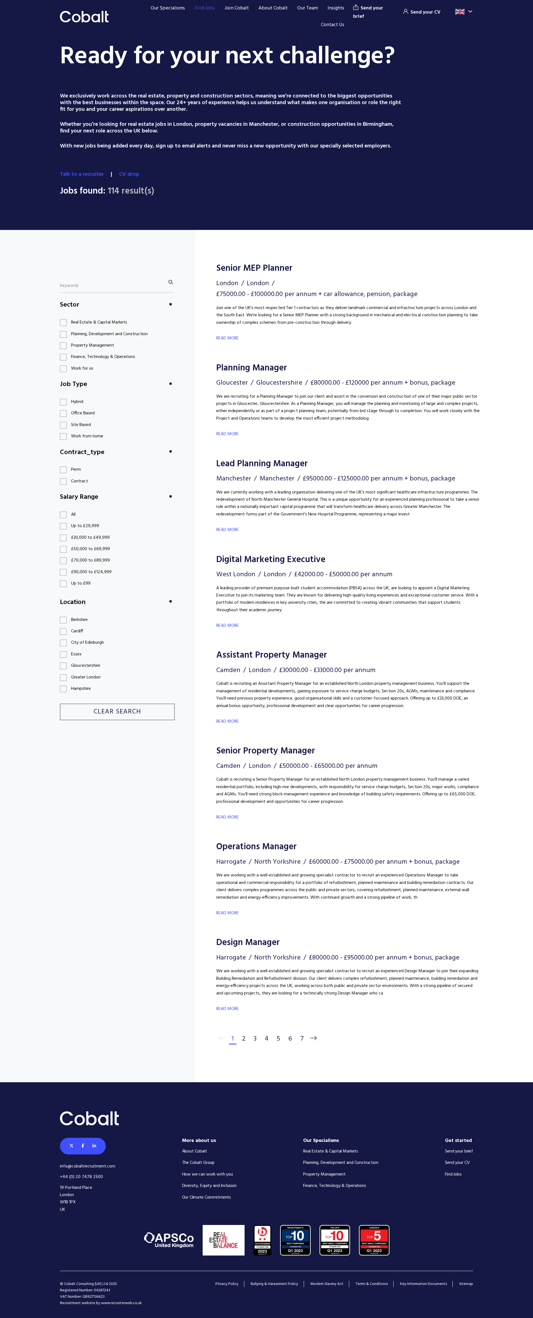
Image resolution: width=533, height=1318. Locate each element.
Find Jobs (205, 8)
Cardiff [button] (77, 631)
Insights (336, 8)
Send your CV (457, 1162)
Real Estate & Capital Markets (330, 1151)
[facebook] (83, 1146)
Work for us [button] (82, 368)
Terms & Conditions (372, 1284)
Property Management (324, 1174)
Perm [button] (76, 469)
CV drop (130, 174)
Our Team (307, 8)
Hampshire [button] (81, 688)
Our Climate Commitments (206, 1197)
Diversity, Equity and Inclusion (209, 1185)
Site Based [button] (81, 425)
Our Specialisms (168, 8)
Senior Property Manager (265, 751)
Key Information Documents (423, 1284)
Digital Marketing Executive (270, 560)
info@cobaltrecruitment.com (87, 1166)
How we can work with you (207, 1174)
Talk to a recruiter (82, 174)
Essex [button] (76, 654)
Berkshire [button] (79, 619)
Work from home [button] (87, 436)
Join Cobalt (237, 8)
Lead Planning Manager (262, 464)
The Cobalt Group (198, 1162)
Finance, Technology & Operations (334, 1185)
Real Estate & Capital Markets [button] (99, 322)
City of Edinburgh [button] (87, 642)
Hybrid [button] (77, 401)
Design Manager (248, 943)
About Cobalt (273, 8)
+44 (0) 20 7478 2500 (81, 1177)
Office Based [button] (83, 413)
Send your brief (459, 1151)
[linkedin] (94, 1146)
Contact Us (332, 25)
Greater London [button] (85, 677)
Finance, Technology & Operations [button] (103, 356)
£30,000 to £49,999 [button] (90, 537)
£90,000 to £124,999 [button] (91, 572)
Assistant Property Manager (271, 655)
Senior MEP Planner (254, 268)
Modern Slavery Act (326, 1284)
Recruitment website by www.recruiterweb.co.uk (101, 1303)
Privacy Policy (226, 1284)
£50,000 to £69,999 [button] (90, 549)
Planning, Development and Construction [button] (109, 334)
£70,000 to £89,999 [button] (90, 560)
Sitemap (466, 1284)
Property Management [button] (92, 345)
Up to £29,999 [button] (85, 526)
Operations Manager (256, 847)
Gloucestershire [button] (85, 665)
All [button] (73, 514)
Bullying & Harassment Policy (274, 1284)
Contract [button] (79, 481)
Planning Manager (251, 368)
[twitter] (71, 1146)
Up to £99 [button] (80, 583)
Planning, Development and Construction (340, 1162)
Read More (227, 338)
